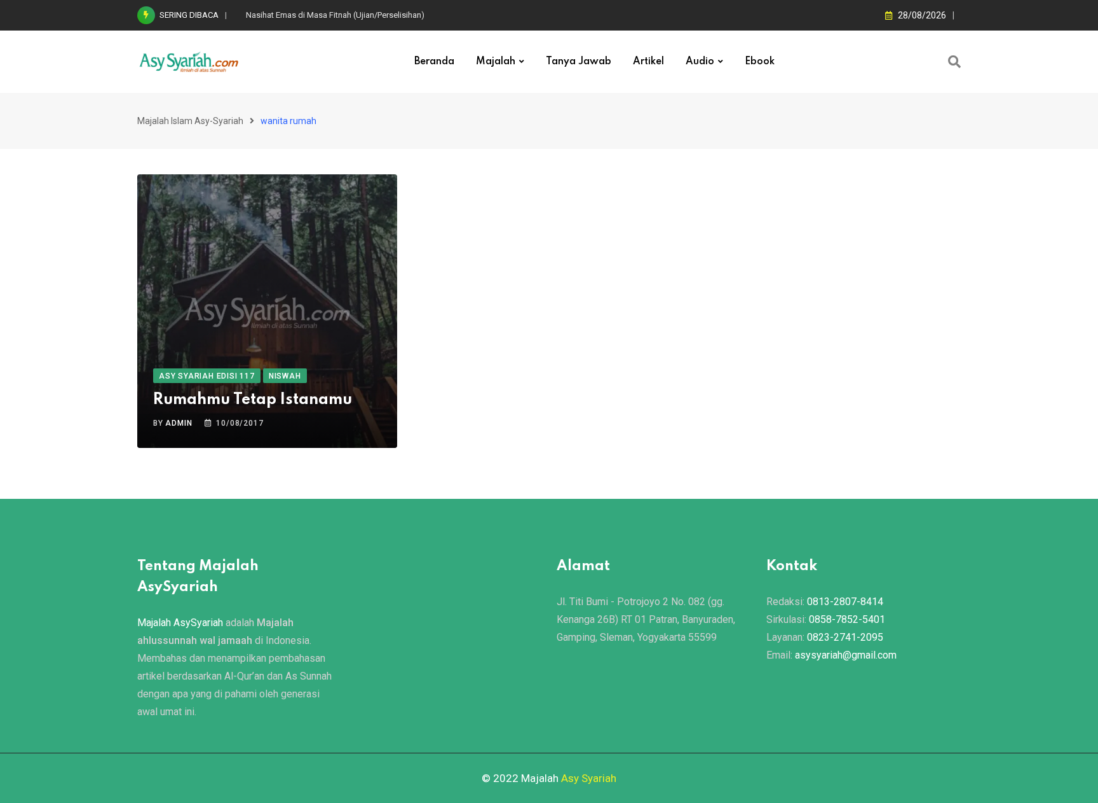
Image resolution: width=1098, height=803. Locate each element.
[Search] (954, 61)
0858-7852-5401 (847, 619)
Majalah (495, 62)
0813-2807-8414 (845, 602)
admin (178, 423)
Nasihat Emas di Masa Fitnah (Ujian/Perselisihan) (335, 15)
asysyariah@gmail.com (846, 655)
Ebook (760, 62)
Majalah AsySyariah (180, 623)
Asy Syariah (588, 778)
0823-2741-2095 (845, 637)
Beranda (434, 62)
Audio (700, 62)
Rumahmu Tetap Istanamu (252, 400)
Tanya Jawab (578, 62)
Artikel (648, 62)
